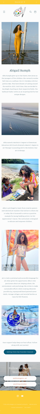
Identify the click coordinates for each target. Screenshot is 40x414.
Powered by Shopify (22, 404)
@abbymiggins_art (20, 378)
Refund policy (33, 404)
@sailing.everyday (20, 384)
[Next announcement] (36, 2)
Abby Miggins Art (12, 404)
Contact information (17, 407)
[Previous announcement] (4, 2)
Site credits (27, 407)
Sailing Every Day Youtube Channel (20, 352)
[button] (4, 12)
